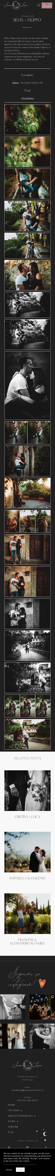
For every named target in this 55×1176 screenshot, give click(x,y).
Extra (12, 1121)
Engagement (27, 27)
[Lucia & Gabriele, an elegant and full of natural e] (42, 1006)
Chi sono (13, 1110)
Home (11, 1105)
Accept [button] (20, 1170)
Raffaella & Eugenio (27, 878)
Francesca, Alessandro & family (27, 941)
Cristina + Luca (27, 817)
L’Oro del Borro (27, 98)
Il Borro (15, 82)
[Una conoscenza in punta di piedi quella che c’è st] (42, 1036)
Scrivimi (13, 1127)
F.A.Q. (10, 1132)
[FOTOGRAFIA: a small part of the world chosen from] (12, 1006)
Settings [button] (9, 1170)
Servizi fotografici (20, 1116)
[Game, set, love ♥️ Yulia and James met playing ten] (12, 1036)
